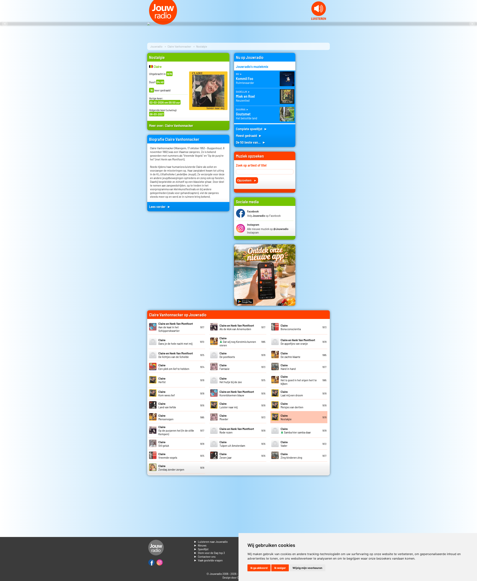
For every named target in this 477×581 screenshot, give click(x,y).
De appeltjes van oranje (298, 341)
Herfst (162, 380)
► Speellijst (201, 549)
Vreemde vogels (167, 455)
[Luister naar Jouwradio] (318, 19)
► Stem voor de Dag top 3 (209, 553)
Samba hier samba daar (296, 430)
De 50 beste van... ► (251, 142)
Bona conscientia (291, 327)
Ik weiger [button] (280, 567)
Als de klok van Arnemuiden (236, 327)
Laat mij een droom (292, 393)
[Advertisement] (315, 109)
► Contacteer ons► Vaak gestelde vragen (208, 558)
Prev (5, 24)
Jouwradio (156, 46)
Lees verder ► (160, 206)
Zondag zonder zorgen (171, 467)
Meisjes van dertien (292, 405)
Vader (284, 443)
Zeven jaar (225, 455)
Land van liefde (167, 405)
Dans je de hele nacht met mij (175, 341)
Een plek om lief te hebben (173, 366)
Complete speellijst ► (251, 129)
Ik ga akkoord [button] (259, 567)
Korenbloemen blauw (236, 393)
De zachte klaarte (290, 354)
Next (472, 24)
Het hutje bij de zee (230, 380)
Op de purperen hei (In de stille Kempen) (176, 430)
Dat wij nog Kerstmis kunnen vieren (237, 341)
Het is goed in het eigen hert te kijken (299, 380)
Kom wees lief (166, 393)
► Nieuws (200, 545)
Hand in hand (288, 366)
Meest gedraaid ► (249, 135)
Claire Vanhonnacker (179, 46)
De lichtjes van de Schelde (175, 354)
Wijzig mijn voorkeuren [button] (307, 567)
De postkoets (227, 354)
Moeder (223, 417)
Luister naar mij (228, 405)
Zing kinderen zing (291, 455)
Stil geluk (163, 443)
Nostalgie (286, 417)
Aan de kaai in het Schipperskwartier (175, 327)
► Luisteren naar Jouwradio (211, 541)
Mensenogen (165, 417)
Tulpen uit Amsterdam (232, 443)
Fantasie (224, 366)
